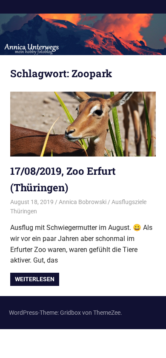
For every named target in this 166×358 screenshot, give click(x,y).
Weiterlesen (34, 279)
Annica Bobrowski (82, 202)
